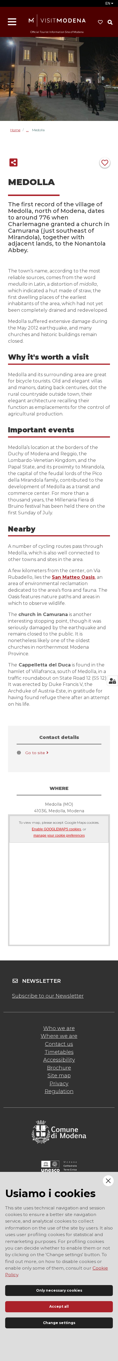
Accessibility (59, 1060)
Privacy (59, 1083)
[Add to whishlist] (105, 162)
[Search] (110, 22)
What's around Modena (29, 130)
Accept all (59, 1306)
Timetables (59, 1052)
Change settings (59, 1323)
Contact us (59, 1044)
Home (15, 130)
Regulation (59, 1091)
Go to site (35, 752)
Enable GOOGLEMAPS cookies (56, 829)
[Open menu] (12, 22)
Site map (59, 1075)
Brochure (59, 1068)
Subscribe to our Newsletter (48, 996)
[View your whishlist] (100, 22)
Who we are (59, 1028)
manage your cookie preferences (59, 836)
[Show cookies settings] (112, 681)
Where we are (59, 1036)
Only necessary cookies (59, 1290)
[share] (13, 162)
